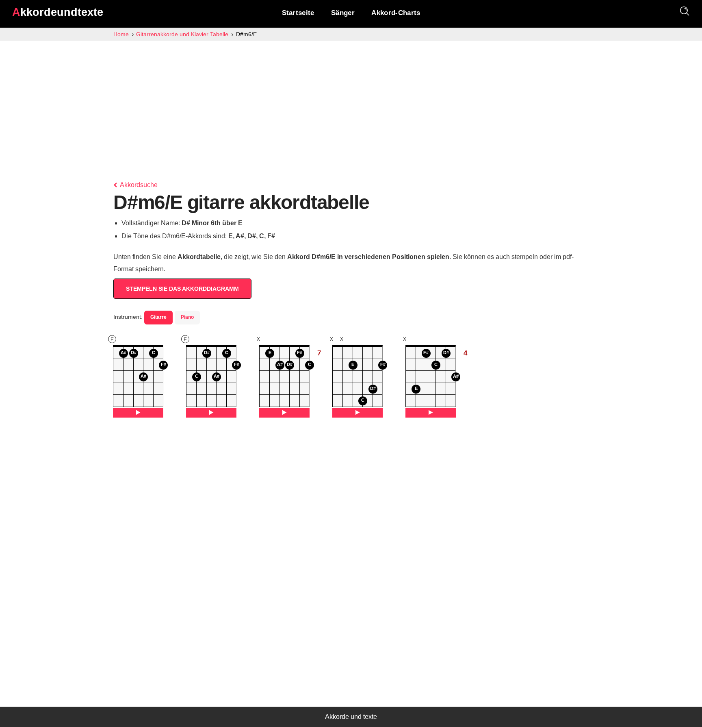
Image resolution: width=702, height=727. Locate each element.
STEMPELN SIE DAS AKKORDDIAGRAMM (182, 288)
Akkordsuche (138, 184)
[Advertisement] (351, 102)
